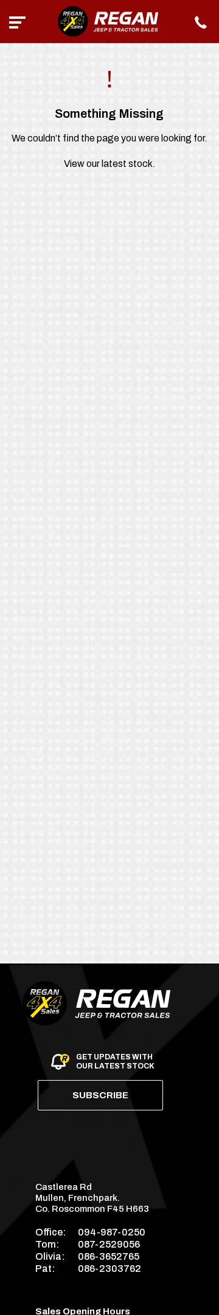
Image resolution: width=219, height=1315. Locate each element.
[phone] (201, 21)
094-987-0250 (111, 1232)
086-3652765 (108, 1256)
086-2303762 (109, 1268)
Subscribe (100, 1095)
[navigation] (17, 21)
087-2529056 (109, 1244)
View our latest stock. (110, 163)
